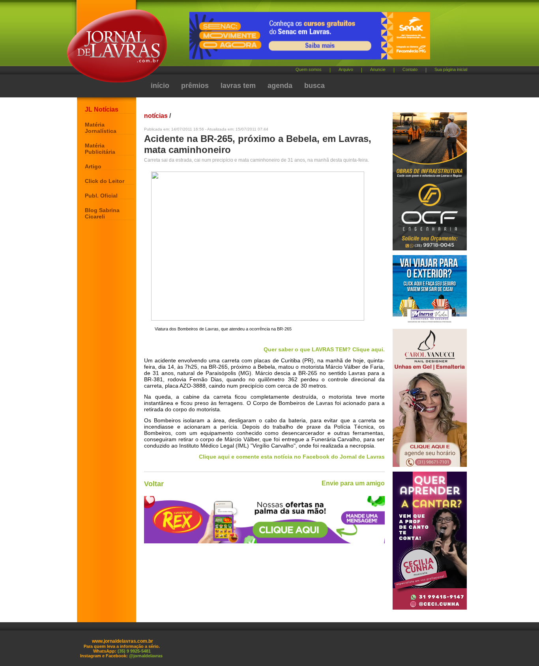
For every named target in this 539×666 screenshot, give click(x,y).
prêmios (195, 86)
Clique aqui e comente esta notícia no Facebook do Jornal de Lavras (292, 456)
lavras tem (238, 86)
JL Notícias (101, 109)
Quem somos (309, 69)
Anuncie (378, 69)
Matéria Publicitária (100, 148)
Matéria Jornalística (100, 127)
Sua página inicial (450, 69)
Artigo (93, 166)
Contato (409, 69)
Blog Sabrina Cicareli (102, 213)
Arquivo (346, 69)
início (160, 86)
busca (314, 86)
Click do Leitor (104, 181)
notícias (156, 115)
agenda (280, 86)
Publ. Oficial (101, 195)
